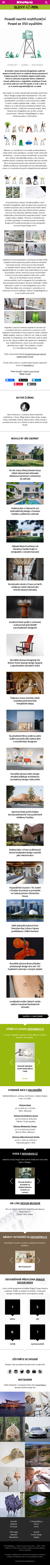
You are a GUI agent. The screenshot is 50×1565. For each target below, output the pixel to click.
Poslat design (36, 1534)
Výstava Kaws (25, 1105)
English (36, 1537)
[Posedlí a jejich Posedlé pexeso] (14, 192)
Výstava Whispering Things (25, 1126)
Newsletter (13, 1537)
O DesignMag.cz (36, 1521)
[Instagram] (15, 1371)
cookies (9, 1556)
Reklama (13, 1524)
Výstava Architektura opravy (26, 1115)
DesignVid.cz (30, 1154)
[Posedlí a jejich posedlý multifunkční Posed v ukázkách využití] (14, 127)
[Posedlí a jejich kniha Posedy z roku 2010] (36, 192)
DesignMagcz (40, 1384)
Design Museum (30, 1203)
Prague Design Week (31, 1280)
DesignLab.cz (30, 1561)
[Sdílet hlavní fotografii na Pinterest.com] (18, 384)
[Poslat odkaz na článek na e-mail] (31, 384)
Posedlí (19, 371)
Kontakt (13, 1521)
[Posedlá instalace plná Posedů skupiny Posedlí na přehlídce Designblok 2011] (14, 236)
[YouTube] (34, 1371)
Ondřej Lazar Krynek (31, 371)
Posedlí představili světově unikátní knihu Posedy (31, 355)
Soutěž (36, 1532)
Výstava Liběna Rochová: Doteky (26, 1137)
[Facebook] (9, 1371)
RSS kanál (14, 1532)
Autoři (36, 1524)
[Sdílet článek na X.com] (23, 380)
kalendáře (35, 1090)
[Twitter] (22, 1371)
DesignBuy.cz (29, 365)
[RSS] (40, 1371)
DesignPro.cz (38, 1237)
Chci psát (13, 1526)
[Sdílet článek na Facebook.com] (10, 380)
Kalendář (13, 1534)
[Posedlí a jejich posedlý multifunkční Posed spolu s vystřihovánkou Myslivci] (25, 44)
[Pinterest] (28, 1371)
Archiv (36, 1526)
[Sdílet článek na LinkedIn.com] (36, 380)
